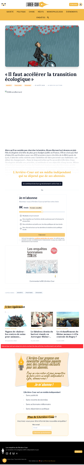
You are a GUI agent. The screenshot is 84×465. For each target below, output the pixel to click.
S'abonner (73, 4)
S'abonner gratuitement (42, 432)
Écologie (28, 85)
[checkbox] (20, 240)
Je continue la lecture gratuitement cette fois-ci (42, 184)
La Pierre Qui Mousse (49, 461)
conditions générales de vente (43, 238)
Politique (18, 85)
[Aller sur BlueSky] (13, 453)
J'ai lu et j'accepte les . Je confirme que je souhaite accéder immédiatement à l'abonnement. (43, 239)
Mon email (36, 424)
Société (9, 85)
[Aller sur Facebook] (10, 453)
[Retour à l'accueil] (37, 4)
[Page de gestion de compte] (80, 4)
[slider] (42, 212)
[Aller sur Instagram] (7, 453)
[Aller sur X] (17, 453)
